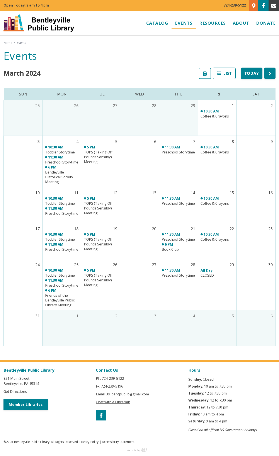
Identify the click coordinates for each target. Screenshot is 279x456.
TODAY (251, 73)
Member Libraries (26, 404)
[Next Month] (270, 73)
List (226, 73)
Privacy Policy (89, 442)
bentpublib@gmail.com (130, 394)
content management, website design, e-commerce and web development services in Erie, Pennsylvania (139, 450)
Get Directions (15, 391)
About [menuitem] (241, 23)
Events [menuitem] (183, 23)
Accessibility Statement (118, 442)
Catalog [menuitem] (157, 23)
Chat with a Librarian (113, 402)
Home (7, 43)
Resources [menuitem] (212, 23)
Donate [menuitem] (266, 23)
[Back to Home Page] (71, 23)
